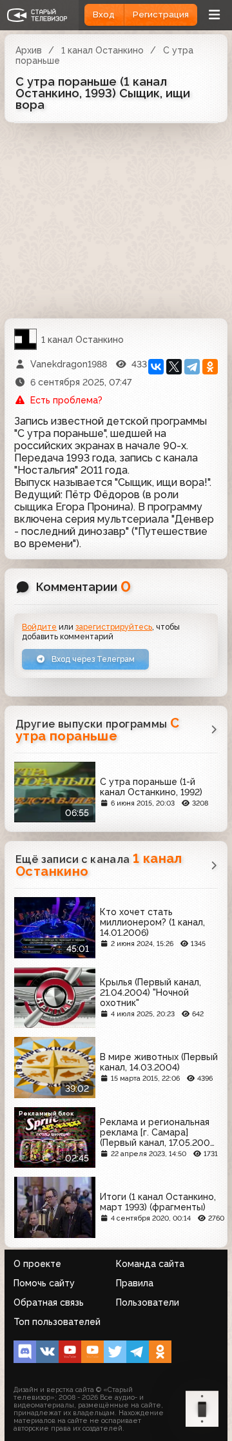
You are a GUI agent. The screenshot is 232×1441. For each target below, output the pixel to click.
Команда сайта (150, 1264)
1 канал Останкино (102, 50)
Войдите (39, 627)
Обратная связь (49, 1302)
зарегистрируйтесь (113, 627)
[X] (174, 366)
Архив (28, 50)
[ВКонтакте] (156, 366)
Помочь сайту (44, 1283)
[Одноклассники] (210, 366)
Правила (134, 1283)
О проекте (37, 1264)
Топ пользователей (57, 1322)
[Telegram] (192, 366)
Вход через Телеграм (92, 659)
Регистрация (161, 14)
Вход (104, 14)
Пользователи (147, 1302)
